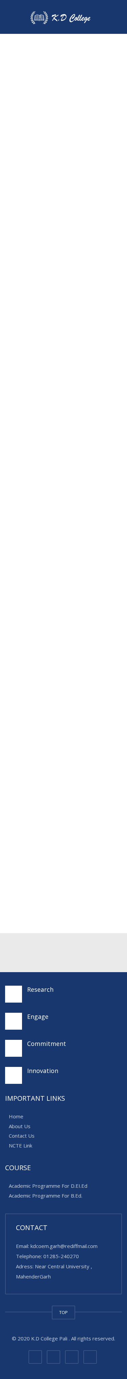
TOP (63, 1312)
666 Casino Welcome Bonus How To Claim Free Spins (63, 787)
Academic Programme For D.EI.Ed (48, 1186)
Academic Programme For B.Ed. (45, 1195)
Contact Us (22, 1136)
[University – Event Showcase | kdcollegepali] (63, 17)
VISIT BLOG (98, 564)
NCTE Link (20, 1145)
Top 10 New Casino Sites (48, 609)
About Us (19, 1126)
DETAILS (21, 714)
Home (16, 1116)
